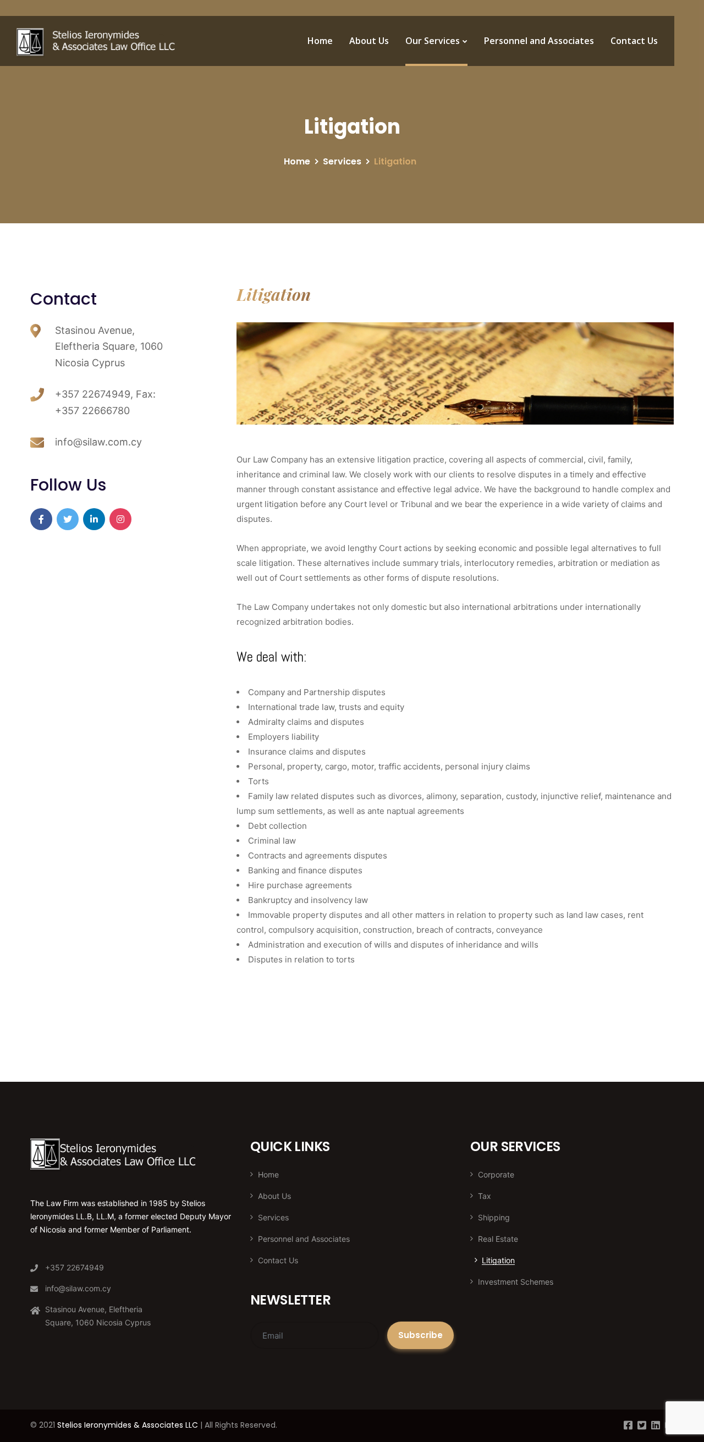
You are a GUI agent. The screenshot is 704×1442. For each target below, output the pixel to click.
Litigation (498, 1260)
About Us (369, 41)
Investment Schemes (515, 1281)
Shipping (494, 1217)
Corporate (496, 1174)
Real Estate (498, 1238)
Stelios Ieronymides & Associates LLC (127, 1424)
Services (342, 161)
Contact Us (634, 41)
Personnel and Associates (539, 41)
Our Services (432, 41)
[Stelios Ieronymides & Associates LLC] (96, 41)
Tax (484, 1196)
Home (320, 41)
